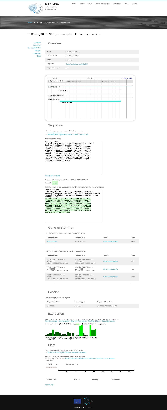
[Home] (35, 13)
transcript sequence (55, 133)
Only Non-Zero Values (79, 321)
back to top (49, 385)
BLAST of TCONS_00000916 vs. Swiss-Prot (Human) (67, 352)
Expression (37, 53)
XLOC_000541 (52, 241)
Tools (90, 3)
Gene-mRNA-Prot (34, 48)
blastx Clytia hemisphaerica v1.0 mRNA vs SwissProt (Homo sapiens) (90, 358)
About (126, 3)
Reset (98, 321)
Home (74, 3)
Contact (134, 3)
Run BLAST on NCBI (52, 176)
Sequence (37, 45)
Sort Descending (51, 321)
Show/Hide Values (108, 321)
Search (82, 3)
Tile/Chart (91, 321)
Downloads (117, 3)
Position (38, 51)
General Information (102, 3)
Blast (39, 56)
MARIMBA (52, 4)
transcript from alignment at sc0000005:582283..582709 (68, 134)
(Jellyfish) (77, 64)
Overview (37, 42)
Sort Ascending (64, 321)
